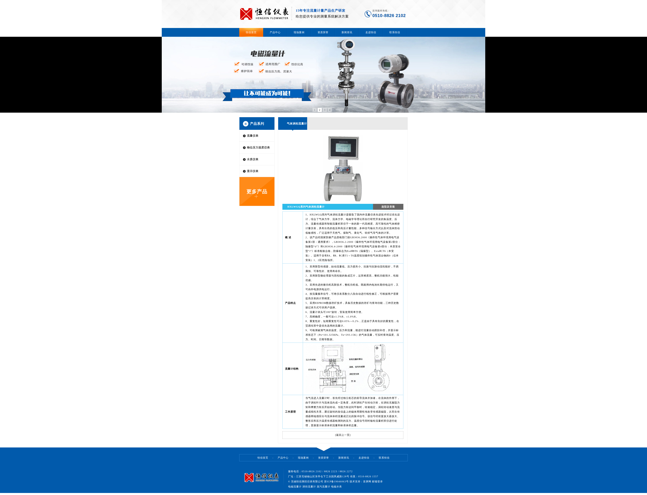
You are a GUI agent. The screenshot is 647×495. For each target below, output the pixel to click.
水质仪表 (252, 159)
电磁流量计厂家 (11, 493)
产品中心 (275, 32)
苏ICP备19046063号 (336, 481)
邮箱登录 (377, 481)
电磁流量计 (295, 486)
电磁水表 (336, 486)
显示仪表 (252, 171)
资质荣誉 (323, 32)
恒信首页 (251, 32)
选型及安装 (388, 206)
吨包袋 (1, 493)
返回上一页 (343, 435)
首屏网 (367, 481)
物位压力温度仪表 (258, 147)
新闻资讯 (347, 32)
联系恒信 (394, 32)
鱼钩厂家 (5, 493)
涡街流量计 (309, 486)
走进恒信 (370, 32)
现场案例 (299, 32)
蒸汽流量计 (323, 486)
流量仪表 (252, 135)
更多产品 (257, 191)
